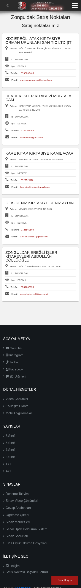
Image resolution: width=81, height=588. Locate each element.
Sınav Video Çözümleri (22, 500)
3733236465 (27, 73)
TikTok (13, 362)
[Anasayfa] (21, 5)
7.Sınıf (10, 450)
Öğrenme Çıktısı (17, 515)
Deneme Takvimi (17, 493)
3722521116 (27, 180)
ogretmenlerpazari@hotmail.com (36, 80)
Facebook (15, 369)
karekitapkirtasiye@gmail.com (34, 187)
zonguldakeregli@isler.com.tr (34, 294)
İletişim (14, 566)
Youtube (15, 348)
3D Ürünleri (17, 376)
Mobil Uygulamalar (19, 413)
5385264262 (27, 130)
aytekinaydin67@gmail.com (34, 236)
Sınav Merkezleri (18, 522)
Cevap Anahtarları (18, 508)
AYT (9, 471)
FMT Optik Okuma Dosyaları (26, 543)
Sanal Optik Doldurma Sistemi (27, 529)
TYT (9, 464)
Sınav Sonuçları (17, 536)
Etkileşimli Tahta (17, 406)
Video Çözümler (17, 399)
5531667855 (27, 287)
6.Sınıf (10, 443)
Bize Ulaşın (64, 580)
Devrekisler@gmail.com (31, 137)
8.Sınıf (10, 457)
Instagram (16, 355)
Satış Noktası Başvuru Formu (27, 572)
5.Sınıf (10, 435)
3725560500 (27, 230)
